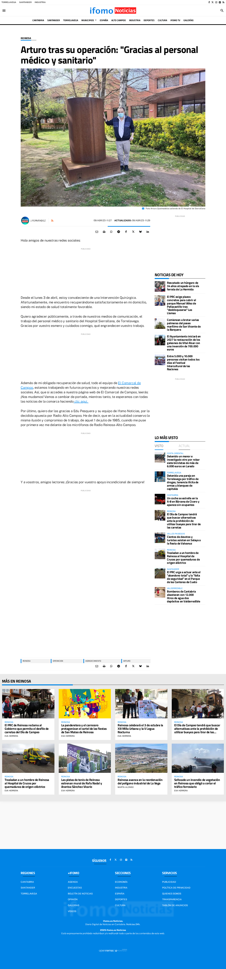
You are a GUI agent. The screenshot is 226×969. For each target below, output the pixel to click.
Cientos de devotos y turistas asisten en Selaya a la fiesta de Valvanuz (184, 540)
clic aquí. (81, 401)
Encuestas (75, 887)
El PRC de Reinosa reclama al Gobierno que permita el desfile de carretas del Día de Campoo (27, 728)
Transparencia (172, 899)
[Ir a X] (212, 2)
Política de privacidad (176, 887)
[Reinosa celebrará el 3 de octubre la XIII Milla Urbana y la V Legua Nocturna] (141, 703)
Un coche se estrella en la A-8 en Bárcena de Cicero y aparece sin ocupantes (183, 501)
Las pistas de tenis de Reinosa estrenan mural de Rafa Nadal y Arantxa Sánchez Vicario (81, 783)
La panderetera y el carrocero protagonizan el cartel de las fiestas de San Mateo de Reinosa (84, 728)
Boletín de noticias (80, 893)
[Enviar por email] (97, 232)
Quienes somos (171, 893)
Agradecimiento (93, 660)
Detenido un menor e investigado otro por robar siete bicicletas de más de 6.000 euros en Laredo (183, 461)
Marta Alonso (126, 787)
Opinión (73, 899)
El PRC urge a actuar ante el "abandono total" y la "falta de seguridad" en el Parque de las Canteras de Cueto (183, 577)
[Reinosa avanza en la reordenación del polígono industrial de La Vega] (141, 758)
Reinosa (26, 38)
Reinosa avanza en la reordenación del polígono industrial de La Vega (140, 781)
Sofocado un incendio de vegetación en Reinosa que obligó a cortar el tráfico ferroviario (197, 783)
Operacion (58, 660)
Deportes (121, 899)
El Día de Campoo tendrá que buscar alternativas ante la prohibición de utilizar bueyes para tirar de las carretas (184, 520)
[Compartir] (111, 232)
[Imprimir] (104, 232)
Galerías (73, 905)
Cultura (120, 905)
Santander (25, 2)
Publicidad (169, 882)
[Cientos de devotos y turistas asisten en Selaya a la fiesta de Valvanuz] (160, 537)
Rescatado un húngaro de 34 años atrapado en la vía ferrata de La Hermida (183, 286)
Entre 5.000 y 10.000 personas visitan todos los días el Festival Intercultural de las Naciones (183, 362)
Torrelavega (8, 2)
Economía (121, 882)
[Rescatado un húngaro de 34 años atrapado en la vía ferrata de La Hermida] (160, 286)
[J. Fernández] (25, 221)
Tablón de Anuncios (175, 905)
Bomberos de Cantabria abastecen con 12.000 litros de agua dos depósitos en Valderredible (183, 596)
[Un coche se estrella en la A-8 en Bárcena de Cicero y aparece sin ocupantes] (160, 499)
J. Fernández (38, 220)
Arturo (126, 660)
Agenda (73, 882)
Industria (40, 2)
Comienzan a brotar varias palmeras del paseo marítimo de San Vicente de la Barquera (184, 325)
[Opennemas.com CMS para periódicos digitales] (113, 950)
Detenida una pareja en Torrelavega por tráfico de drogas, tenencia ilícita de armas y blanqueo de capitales (182, 482)
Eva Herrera (11, 736)
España (119, 893)
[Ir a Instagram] (216, 2)
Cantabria (27, 882)
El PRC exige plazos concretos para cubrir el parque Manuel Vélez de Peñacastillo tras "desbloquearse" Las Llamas (181, 305)
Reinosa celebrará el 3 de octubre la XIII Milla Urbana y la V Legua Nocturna (140, 728)
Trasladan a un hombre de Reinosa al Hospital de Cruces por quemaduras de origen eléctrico (183, 558)
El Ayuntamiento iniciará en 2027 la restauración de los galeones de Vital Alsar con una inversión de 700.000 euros (184, 343)
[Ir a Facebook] (209, 2)
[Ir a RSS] (223, 2)
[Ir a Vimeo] (220, 2)
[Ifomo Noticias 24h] (113, 11)
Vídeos (72, 911)
